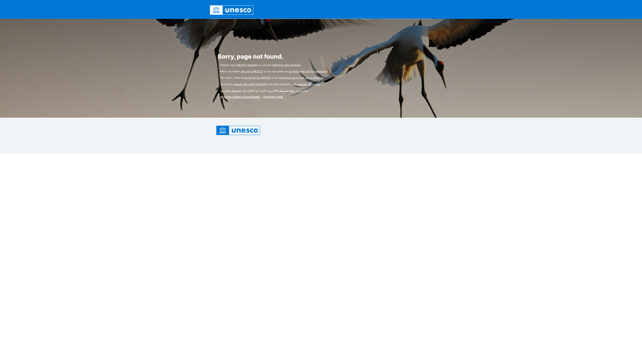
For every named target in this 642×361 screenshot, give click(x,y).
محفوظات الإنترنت (230, 90)
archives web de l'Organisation (308, 71)
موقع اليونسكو (287, 90)
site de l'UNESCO (252, 71)
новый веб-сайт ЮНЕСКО (250, 84)
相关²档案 (277, 97)
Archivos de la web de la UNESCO (302, 77)
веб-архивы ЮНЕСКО (306, 84)
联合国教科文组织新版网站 (244, 97)
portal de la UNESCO (257, 77)
